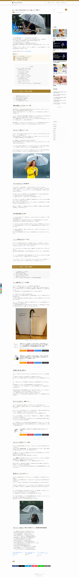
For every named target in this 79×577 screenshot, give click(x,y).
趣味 (54, 137)
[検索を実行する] (66, 10)
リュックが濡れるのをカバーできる (24, 74)
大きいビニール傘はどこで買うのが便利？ (24, 75)
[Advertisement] (60, 19)
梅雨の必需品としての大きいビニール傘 (24, 69)
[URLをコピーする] (47, 566)
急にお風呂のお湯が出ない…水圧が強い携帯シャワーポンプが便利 (59, 103)
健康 (54, 130)
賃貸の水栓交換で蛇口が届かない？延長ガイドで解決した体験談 (59, 101)
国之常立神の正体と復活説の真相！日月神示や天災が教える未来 (59, 92)
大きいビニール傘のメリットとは (23, 70)
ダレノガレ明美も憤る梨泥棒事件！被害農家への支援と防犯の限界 (59, 98)
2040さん (55, 124)
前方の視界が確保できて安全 (23, 73)
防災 (13, 12)
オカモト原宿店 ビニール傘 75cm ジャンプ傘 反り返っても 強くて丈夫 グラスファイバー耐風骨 (34, 430)
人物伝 (55, 128)
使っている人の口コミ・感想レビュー (24, 79)
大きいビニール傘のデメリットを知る (24, 80)
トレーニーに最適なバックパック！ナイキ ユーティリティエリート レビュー (42, 553)
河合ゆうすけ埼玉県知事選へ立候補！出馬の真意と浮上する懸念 (59, 95)
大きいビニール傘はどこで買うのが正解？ (24, 68)
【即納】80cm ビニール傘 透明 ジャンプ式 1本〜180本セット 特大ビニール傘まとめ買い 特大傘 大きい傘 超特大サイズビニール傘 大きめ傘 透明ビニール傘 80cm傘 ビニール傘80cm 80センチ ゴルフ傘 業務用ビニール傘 (34, 357)
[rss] (65, 0)
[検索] (66, 0)
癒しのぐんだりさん (17, 2)
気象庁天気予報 (28, 51)
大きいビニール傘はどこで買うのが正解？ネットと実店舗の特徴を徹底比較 (30, 83)
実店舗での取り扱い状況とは (23, 78)
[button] (15, 566)
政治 (54, 132)
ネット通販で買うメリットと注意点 (24, 77)
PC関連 (55, 126)
